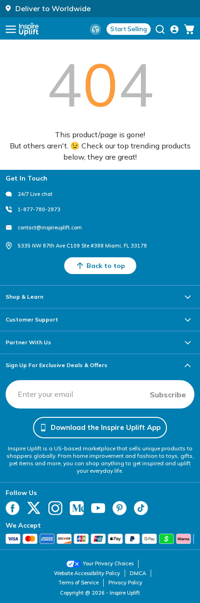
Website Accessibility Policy (87, 573)
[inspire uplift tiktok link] (141, 508)
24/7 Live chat (35, 194)
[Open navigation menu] (11, 29)
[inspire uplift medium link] (77, 508)
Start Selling (128, 29)
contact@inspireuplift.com (50, 227)
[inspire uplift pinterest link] (120, 508)
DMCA (138, 573)
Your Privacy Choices (108, 563)
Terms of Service (78, 582)
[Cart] (189, 29)
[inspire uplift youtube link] (98, 508)
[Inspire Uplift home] (29, 29)
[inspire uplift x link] (34, 508)
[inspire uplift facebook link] (13, 508)
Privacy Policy (125, 582)
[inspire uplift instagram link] (55, 508)
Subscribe (168, 394)
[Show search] (160, 29)
